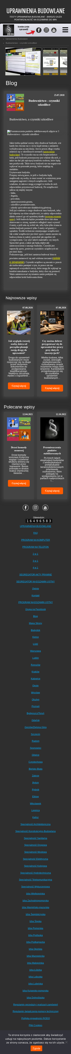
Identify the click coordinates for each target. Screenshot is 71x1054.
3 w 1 (35, 561)
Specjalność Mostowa (35, 852)
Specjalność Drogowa (35, 845)
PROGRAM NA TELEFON (35, 547)
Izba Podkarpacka (35, 942)
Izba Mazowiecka (35, 956)
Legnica (35, 810)
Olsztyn (35, 699)
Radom (35, 741)
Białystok (35, 630)
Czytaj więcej (19, 385)
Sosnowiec (35, 748)
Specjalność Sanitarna (35, 838)
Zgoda (36, 1048)
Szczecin (35, 734)
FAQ (35, 533)
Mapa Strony (35, 623)
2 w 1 (35, 554)
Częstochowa (36, 762)
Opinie (35, 588)
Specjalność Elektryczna (35, 859)
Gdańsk (36, 720)
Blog (35, 616)
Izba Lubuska (35, 976)
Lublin (35, 658)
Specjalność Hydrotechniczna (35, 873)
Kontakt (35, 595)
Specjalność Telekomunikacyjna (35, 879)
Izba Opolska (35, 949)
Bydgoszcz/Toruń (35, 713)
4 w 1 (35, 567)
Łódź (35, 644)
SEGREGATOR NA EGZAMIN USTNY (35, 581)
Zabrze (35, 775)
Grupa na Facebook (35, 609)
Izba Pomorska (35, 928)
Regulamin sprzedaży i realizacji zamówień (35, 1004)
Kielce (35, 637)
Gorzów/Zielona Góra (36, 727)
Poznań (36, 706)
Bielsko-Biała (35, 769)
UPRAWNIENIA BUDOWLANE (35, 526)
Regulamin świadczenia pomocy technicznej (36, 1011)
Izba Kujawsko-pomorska (35, 990)
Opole (35, 685)
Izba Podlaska (35, 935)
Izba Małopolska (35, 963)
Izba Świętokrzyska (35, 914)
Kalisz (35, 817)
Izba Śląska (35, 921)
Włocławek (35, 803)
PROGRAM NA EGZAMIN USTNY (35, 602)
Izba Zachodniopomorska (36, 900)
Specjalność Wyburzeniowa (35, 886)
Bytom (35, 782)
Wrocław (35, 692)
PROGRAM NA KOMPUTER (35, 540)
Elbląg (35, 796)
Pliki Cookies (35, 1025)
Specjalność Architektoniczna (35, 824)
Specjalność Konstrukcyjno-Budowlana (35, 831)
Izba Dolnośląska (35, 997)
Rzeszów (35, 665)
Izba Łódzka (35, 970)
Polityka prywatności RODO (35, 1018)
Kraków (35, 671)
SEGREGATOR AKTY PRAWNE (35, 574)
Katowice (35, 678)
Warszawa (35, 651)
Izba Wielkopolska (35, 893)
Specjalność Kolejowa (35, 866)
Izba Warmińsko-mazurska (35, 907)
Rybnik (35, 789)
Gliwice (35, 755)
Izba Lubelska (35, 983)
